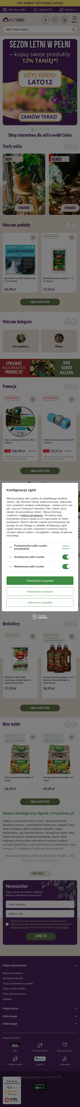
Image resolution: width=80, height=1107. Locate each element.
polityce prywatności (32, 515)
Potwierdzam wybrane (40, 591)
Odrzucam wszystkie (40, 602)
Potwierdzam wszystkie (40, 580)
